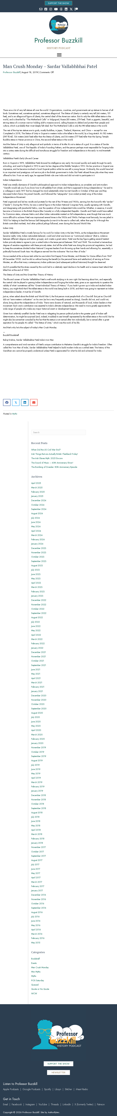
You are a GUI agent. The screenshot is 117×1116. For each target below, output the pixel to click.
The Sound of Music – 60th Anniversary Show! (52, 462)
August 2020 (37, 712)
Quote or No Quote (40, 989)
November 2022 (38, 604)
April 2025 (36, 483)
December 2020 (38, 695)
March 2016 (36, 933)
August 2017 (36, 860)
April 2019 (36, 777)
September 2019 (38, 756)
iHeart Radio (82, 1089)
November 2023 (38, 552)
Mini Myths (35, 971)
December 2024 (38, 500)
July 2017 (35, 864)
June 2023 (36, 574)
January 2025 (37, 496)
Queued (35, 984)
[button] (58, 3)
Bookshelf (35, 958)
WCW (34, 993)
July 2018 (35, 816)
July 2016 (35, 916)
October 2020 (37, 704)
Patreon (101, 1104)
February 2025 (38, 491)
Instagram (30, 1104)
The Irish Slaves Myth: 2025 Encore (46, 458)
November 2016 (38, 899)
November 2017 (38, 847)
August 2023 (37, 565)
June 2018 (35, 821)
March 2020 (37, 734)
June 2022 (36, 626)
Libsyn (58, 1089)
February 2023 (38, 591)
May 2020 (36, 725)
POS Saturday (37, 980)
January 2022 (37, 647)
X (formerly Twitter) (84, 1104)
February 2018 (37, 838)
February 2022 (38, 643)
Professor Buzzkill (11, 72)
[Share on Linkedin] (24, 402)
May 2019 (35, 773)
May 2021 (35, 673)
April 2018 (36, 829)
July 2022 (35, 621)
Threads (55, 1104)
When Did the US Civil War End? (46, 449)
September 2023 (38, 561)
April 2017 (36, 877)
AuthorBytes (53, 1112)
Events (34, 963)
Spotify (47, 1089)
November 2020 (38, 699)
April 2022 (36, 634)
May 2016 (35, 925)
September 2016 (38, 907)
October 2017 (37, 851)
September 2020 (38, 708)
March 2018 (36, 834)
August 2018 (37, 812)
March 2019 (36, 782)
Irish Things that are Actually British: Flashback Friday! (54, 454)
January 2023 (37, 595)
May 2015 (35, 942)
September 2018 (38, 808)
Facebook (17, 1104)
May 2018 (35, 825)
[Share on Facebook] (7, 402)
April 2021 (36, 678)
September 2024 (38, 509)
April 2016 (36, 929)
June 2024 (36, 522)
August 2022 (37, 617)
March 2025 (37, 487)
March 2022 (37, 639)
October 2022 (37, 608)
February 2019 (37, 786)
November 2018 (38, 799)
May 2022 (36, 630)
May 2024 (36, 526)
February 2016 (37, 938)
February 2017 (37, 886)
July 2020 (35, 717)
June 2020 (36, 721)
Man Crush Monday (40, 967)
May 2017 (35, 873)
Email (5, 1104)
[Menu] (59, 55)
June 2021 (35, 669)
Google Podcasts (31, 1089)
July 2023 (35, 569)
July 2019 (35, 764)
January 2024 (37, 543)
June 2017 (35, 868)
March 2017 (36, 881)
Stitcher (68, 1089)
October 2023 (37, 556)
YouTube (43, 1104)
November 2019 (38, 747)
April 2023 (36, 582)
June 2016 (35, 920)
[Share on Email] (33, 402)
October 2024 (37, 504)
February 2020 (38, 738)
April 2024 (36, 530)
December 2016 (38, 894)
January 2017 (37, 890)
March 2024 (37, 535)
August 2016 (37, 912)
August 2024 (37, 513)
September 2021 (38, 665)
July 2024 (35, 517)
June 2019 (35, 769)
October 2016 (37, 903)
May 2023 (36, 578)
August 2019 (37, 760)
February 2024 (38, 539)
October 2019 (37, 751)
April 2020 (36, 730)
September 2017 (38, 855)
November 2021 (38, 656)
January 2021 (37, 691)
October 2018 (37, 803)
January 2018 (37, 842)
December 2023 (38, 548)
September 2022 (38, 613)
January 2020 (37, 743)
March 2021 (36, 682)
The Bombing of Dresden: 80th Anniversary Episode (54, 467)
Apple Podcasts (11, 1089)
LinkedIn (67, 1104)
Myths (14, 413)
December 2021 (38, 652)
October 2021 (37, 660)
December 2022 (38, 600)
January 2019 (37, 790)
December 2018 (38, 795)
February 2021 (37, 686)
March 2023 (37, 587)
